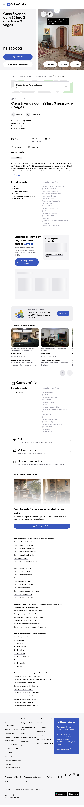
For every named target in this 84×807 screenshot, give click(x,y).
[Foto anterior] (15, 337)
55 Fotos (51, 64)
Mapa (77, 64)
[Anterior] (62, 373)
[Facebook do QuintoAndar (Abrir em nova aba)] (65, 774)
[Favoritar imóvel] (50, 14)
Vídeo (65, 64)
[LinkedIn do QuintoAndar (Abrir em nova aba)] (78, 774)
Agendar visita (18, 57)
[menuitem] (12, 76)
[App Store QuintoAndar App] (73, 794)
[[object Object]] (66, 21)
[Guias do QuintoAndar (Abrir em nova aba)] (74, 774)
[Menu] (4, 4)
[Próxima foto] (35, 337)
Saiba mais (63, 313)
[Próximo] (70, 373)
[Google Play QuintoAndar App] (61, 794)
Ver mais (17, 175)
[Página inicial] (16, 4)
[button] (42, 440)
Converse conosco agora (19, 64)
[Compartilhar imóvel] (44, 14)
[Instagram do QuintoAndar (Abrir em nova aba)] (69, 774)
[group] (25, 348)
